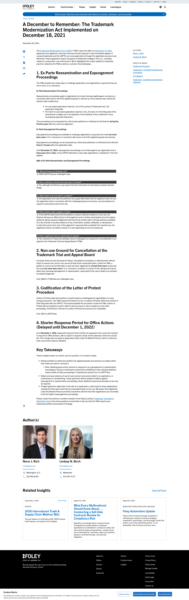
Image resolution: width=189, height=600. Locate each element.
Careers (164, 1)
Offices (140, 1)
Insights (92, 7)
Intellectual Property (141, 66)
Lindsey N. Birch (140, 57)
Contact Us (148, 1)
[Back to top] (24, 406)
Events (103, 7)
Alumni (125, 1)
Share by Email (24, 68)
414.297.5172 (69, 476)
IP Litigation (138, 76)
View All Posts (159, 490)
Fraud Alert (149, 581)
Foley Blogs (28, 18)
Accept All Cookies (165, 594)
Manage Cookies (124, 594)
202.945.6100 (32, 476)
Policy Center (150, 564)
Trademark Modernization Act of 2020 (55, 50)
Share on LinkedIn (24, 51)
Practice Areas (67, 7)
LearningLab (115, 7)
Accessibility (150, 573)
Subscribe (118, 1)
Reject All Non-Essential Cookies (144, 594)
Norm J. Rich (138, 53)
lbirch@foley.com (66, 466)
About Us (156, 1)
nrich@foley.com (29, 466)
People (82, 7)
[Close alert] (163, 14)
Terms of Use (150, 556)
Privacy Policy (150, 560)
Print (24, 62)
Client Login (149, 577)
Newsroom (133, 1)
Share (24, 73)
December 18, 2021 (103, 50)
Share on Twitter (24, 57)
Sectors (51, 7)
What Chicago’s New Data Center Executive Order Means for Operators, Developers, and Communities (93, 14)
